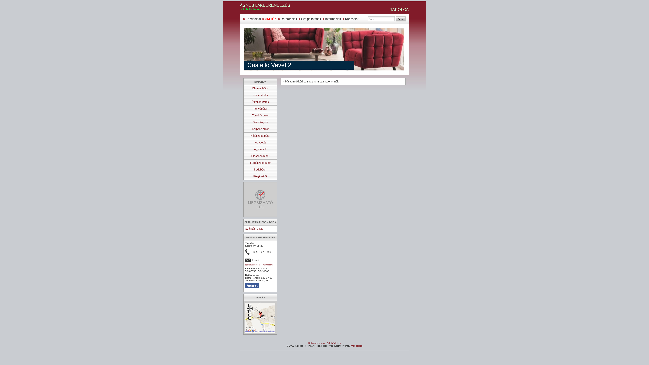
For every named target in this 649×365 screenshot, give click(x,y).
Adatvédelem (334, 343)
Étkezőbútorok (260, 102)
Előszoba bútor (260, 156)
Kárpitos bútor (260, 129)
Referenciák (289, 19)
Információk (333, 19)
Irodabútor (260, 169)
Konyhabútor (260, 95)
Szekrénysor (260, 122)
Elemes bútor (260, 88)
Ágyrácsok (260, 149)
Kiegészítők (260, 176)
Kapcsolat (351, 19)
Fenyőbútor (260, 108)
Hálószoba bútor (260, 135)
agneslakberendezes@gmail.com (259, 265)
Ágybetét (260, 142)
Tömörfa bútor (260, 115)
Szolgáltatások (311, 19)
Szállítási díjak (254, 228)
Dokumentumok (316, 343)
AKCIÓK (271, 19)
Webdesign (357, 345)
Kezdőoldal (253, 19)
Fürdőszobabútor (260, 162)
